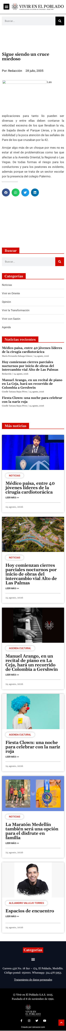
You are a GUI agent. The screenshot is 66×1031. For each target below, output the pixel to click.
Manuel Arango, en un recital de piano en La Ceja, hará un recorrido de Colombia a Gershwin (32, 384)
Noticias (14, 475)
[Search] (59, 21)
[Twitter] (37, 1020)
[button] (6, 7)
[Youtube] (44, 1020)
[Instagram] (29, 1020)
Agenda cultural (20, 648)
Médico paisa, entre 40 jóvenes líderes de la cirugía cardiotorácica (32, 350)
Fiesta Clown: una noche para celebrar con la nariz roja (32, 400)
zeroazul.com (38, 1027)
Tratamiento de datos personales (33, 979)
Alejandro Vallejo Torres (26, 903)
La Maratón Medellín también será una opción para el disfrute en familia (31, 831)
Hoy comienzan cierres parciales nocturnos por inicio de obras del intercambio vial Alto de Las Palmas (30, 366)
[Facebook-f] (21, 1020)
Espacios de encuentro (29, 911)
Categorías (33, 950)
